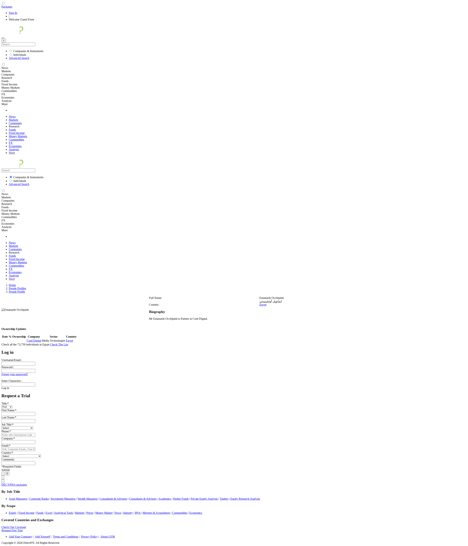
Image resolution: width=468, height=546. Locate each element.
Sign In (13, 12)
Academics (164, 498)
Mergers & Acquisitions (156, 512)
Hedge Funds (181, 498)
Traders (224, 498)
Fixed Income (17, 133)
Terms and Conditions (65, 536)
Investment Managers (63, 498)
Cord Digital (34, 340)
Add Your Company (20, 536)
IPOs (138, 512)
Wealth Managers (88, 498)
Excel (49, 512)
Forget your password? (14, 374)
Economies (15, 146)
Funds (12, 129)
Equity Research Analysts (245, 498)
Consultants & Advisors (113, 498)
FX (11, 142)
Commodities (16, 139)
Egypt (262, 304)
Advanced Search (19, 58)
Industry (128, 512)
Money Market (103, 512)
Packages (6, 6)
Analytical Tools (63, 512)
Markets (13, 119)
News (12, 116)
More (12, 152)
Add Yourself (42, 536)
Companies (15, 123)
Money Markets (18, 136)
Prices (89, 512)
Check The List (59, 344)
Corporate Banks (39, 498)
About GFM (107, 536)
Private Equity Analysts (204, 498)
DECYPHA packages (14, 484)
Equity (12, 512)
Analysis (14, 149)
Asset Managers (18, 498)
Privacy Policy (89, 536)
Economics (195, 512)
